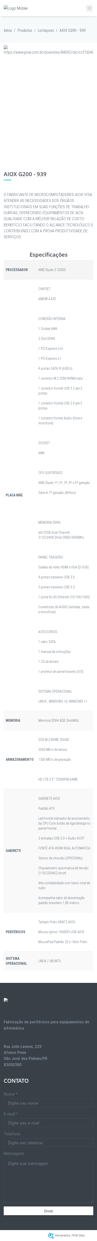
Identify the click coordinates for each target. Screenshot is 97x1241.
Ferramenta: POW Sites (70, 1235)
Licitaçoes (46, 30)
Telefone (12, 1133)
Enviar (48, 1211)
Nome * (10, 1094)
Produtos (24, 30)
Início (8, 30)
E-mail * (11, 1114)
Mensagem (14, 1153)
